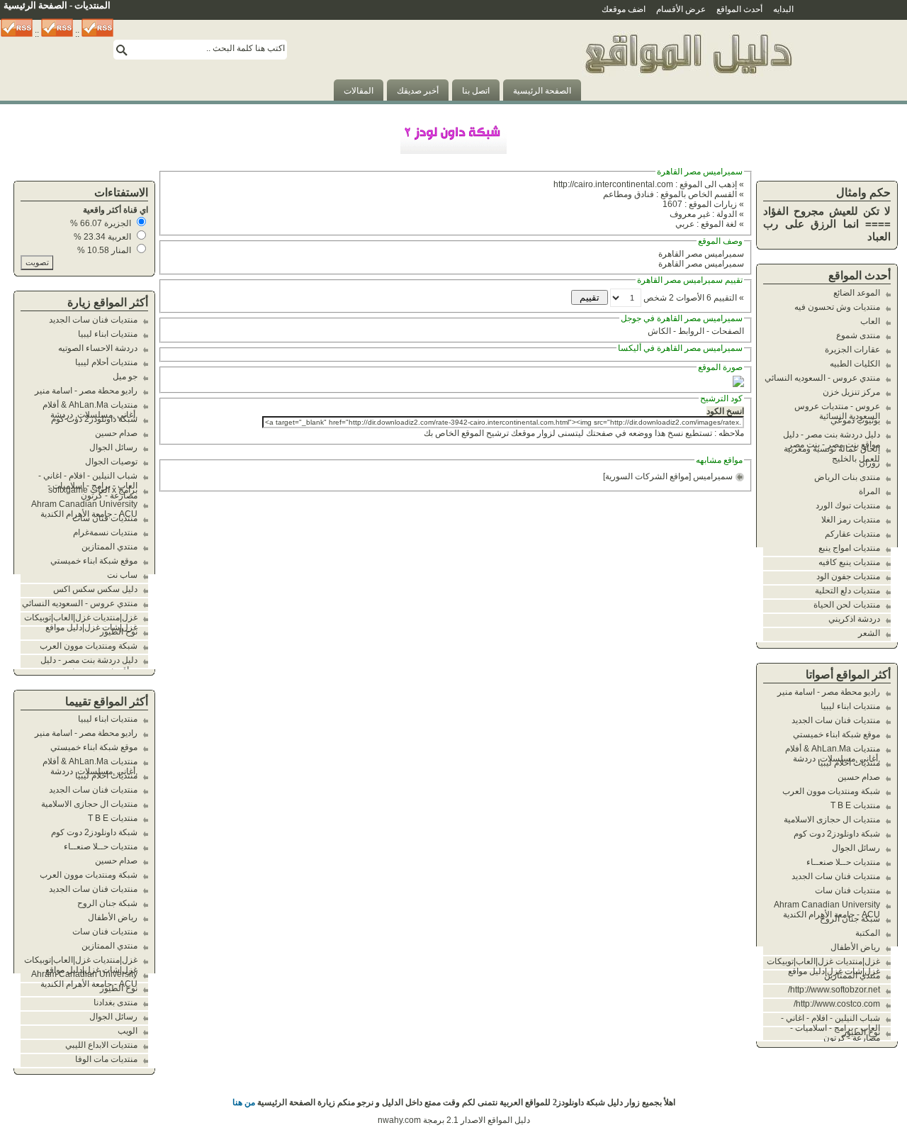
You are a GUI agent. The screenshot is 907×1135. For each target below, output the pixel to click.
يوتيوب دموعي (855, 420)
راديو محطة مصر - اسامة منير (828, 692)
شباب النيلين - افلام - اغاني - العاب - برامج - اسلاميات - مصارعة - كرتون (830, 1028)
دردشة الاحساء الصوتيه (97, 348)
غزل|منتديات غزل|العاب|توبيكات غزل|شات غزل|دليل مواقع (823, 966)
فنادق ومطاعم (628, 194)
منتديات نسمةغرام (105, 532)
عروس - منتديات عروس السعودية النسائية (837, 411)
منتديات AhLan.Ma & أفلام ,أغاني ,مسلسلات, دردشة (832, 754)
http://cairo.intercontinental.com (613, 184)
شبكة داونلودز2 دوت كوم (837, 834)
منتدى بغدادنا (115, 1002)
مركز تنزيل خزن (851, 392)
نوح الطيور (861, 1032)
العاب (870, 321)
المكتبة (867, 933)
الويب (127, 1031)
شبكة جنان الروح (850, 919)
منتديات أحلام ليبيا (849, 763)
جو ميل (125, 376)
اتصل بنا (476, 91)
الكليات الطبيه (855, 364)
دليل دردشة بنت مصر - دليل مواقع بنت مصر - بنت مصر (831, 439)
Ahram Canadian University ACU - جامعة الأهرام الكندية (827, 909)
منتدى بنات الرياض (847, 477)
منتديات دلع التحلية (847, 591)
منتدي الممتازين (852, 975)
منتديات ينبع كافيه (849, 562)
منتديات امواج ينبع (849, 548)
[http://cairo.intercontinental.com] (738, 384)
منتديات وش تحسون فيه (837, 307)
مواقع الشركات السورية (647, 476)
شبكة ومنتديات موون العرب (831, 791)
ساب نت (122, 575)
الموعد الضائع (856, 293)
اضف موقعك (624, 9)
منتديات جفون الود (848, 576)
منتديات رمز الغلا (850, 520)
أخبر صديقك (418, 91)
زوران (869, 463)
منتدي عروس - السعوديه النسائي (822, 378)
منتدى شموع (858, 335)
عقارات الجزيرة (852, 349)
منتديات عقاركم (852, 534)
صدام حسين (859, 777)
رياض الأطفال (855, 947)
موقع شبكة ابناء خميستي (836, 734)
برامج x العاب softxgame (92, 490)
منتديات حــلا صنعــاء (843, 862)
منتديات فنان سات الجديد (835, 720)
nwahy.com (399, 1120)
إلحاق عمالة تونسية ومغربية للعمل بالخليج (832, 454)
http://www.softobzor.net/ (834, 990)
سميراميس (713, 476)
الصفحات (727, 331)
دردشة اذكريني (854, 619)
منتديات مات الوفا (106, 1059)
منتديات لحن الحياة (846, 605)
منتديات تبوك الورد (848, 505)
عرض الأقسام (681, 9)
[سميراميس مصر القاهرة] (688, 98)
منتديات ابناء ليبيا (850, 706)
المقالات (358, 91)
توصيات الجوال (111, 461)
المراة (869, 491)
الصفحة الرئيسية (542, 91)
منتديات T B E (855, 805)
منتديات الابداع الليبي (101, 1045)
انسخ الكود (725, 411)
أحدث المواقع (739, 9)
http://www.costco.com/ (837, 1004)
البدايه (783, 9)
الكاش (659, 331)
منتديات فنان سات (847, 890)
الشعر (869, 633)
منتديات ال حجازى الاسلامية (832, 819)
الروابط (691, 331)
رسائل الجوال (856, 848)
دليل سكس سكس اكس (95, 589)
